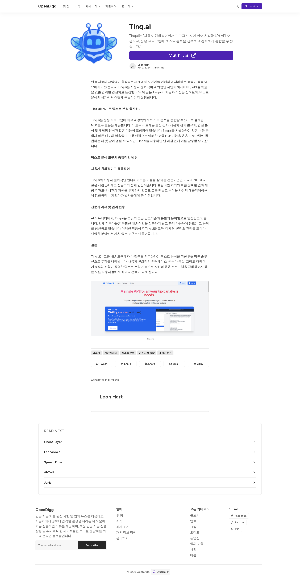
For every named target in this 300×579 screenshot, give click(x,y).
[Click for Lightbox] (150, 308)
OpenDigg (143, 571)
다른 (193, 555)
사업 (193, 549)
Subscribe (251, 6)
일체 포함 (196, 543)
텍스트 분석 (128, 352)
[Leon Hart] (132, 66)
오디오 (194, 532)
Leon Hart (143, 64)
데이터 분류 (165, 352)
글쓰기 (96, 352)
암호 (193, 521)
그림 (193, 527)
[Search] (237, 6)
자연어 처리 (111, 352)
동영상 (194, 538)
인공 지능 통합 (147, 352)
